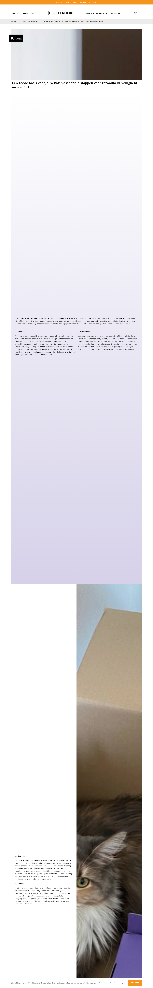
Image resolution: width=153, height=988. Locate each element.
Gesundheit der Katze (30, 21)
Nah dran (135, 983)
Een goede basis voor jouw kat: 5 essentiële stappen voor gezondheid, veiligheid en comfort (73, 21)
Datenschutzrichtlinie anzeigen (112, 983)
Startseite (14, 21)
